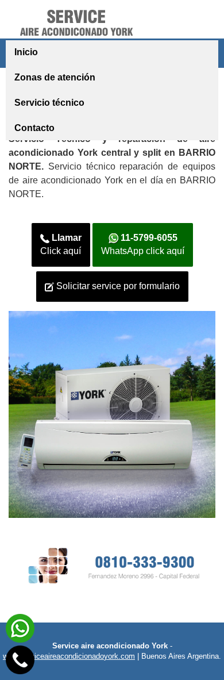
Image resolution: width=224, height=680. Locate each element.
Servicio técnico (49, 102)
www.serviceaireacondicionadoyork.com (69, 656)
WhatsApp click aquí (142, 244)
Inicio (26, 52)
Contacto (34, 128)
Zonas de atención (54, 77)
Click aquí (61, 244)
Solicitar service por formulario (117, 286)
